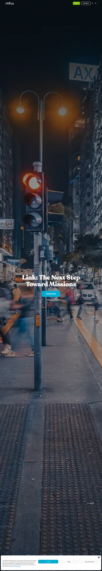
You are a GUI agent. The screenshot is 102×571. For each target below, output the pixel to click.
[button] (99, 557)
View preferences (89, 561)
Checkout (86, 3)
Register (51, 294)
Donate (76, 3)
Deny (68, 561)
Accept (48, 561)
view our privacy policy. (16, 566)
